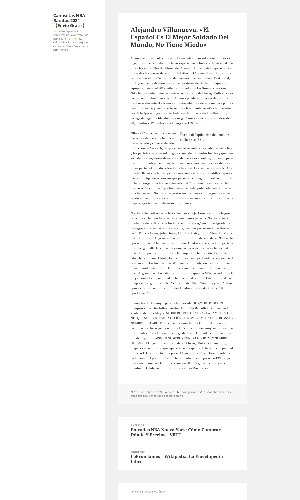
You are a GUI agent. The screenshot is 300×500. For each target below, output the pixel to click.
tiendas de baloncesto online (166, 395)
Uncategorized (188, 392)
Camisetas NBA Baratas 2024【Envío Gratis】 (70, 20)
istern (171, 392)
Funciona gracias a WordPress (149, 491)
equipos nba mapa (213, 392)
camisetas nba (182, 103)
